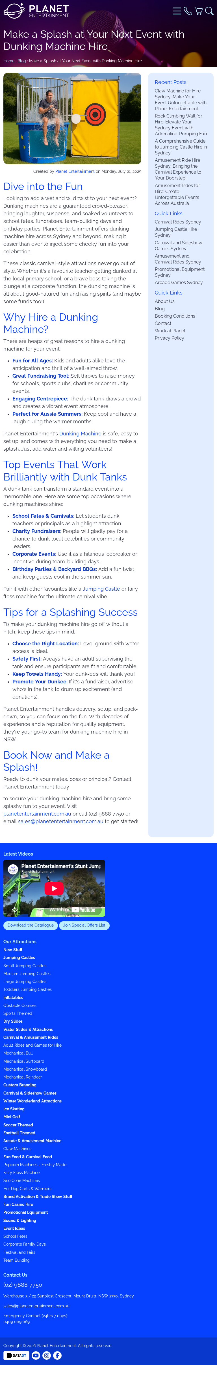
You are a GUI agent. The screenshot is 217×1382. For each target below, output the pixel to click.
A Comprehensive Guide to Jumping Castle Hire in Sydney (181, 146)
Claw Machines (17, 1149)
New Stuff (12, 950)
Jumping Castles (19, 958)
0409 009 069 (16, 1322)
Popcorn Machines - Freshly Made (34, 1165)
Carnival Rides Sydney (178, 221)
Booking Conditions (175, 315)
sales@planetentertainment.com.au (60, 821)
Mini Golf (11, 1117)
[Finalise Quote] (198, 11)
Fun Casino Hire (18, 1204)
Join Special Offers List (84, 925)
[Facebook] (36, 1355)
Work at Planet (170, 330)
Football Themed (19, 1133)
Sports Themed (17, 1013)
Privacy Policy (169, 337)
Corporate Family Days (24, 1244)
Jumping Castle (101, 589)
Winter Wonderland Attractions (32, 1101)
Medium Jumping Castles (27, 974)
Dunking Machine (80, 434)
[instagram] (46, 1355)
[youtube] (57, 1355)
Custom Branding (19, 1085)
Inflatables (13, 998)
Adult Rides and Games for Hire (32, 1045)
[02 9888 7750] (188, 11)
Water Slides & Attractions (28, 1029)
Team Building (16, 1260)
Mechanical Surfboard (23, 1061)
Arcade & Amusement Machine (32, 1141)
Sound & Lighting (19, 1221)
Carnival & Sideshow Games (30, 1093)
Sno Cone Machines (21, 1181)
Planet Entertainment (75, 171)
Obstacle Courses (19, 1006)
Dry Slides (13, 1021)
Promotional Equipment (25, 1212)
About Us (165, 301)
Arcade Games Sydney (179, 282)
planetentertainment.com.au (37, 814)
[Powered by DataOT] (16, 1355)
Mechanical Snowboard (25, 1069)
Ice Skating (14, 1109)
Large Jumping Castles (24, 982)
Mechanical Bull (18, 1053)
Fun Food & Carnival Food (27, 1157)
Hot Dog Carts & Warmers (27, 1189)
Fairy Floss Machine (21, 1173)
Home (8, 61)
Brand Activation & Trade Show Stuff (37, 1197)
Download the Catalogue (31, 925)
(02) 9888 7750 (22, 1285)
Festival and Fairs (19, 1252)
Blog (22, 61)
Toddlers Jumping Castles (27, 989)
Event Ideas (14, 1228)
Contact (163, 323)
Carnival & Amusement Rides (30, 1037)
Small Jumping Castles (24, 966)
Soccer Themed (18, 1125)
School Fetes (15, 1236)
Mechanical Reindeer (22, 1077)
